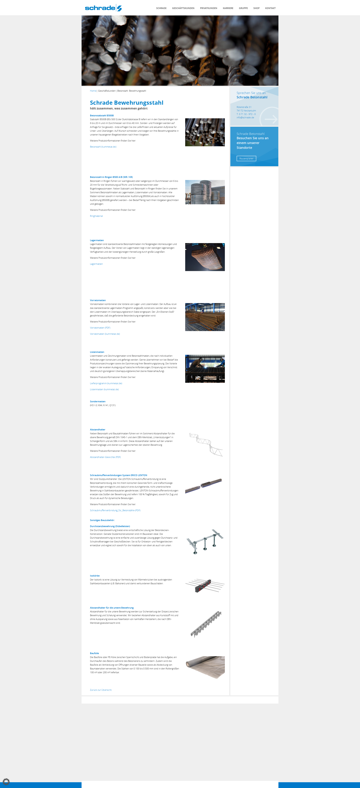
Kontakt (270, 8)
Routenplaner (246, 158)
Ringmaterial (96, 216)
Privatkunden (208, 8)
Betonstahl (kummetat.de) (103, 146)
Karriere (228, 8)
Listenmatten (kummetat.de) (104, 389)
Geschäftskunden (183, 8)
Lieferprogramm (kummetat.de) (106, 383)
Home (93, 91)
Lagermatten (96, 263)
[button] (6, 782)
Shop (256, 8)
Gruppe (243, 8)
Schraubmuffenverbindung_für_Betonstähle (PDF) (115, 510)
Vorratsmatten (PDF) (100, 327)
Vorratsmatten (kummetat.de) (105, 333)
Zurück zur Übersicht (101, 690)
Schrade (161, 8)
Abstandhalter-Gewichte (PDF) (105, 457)
